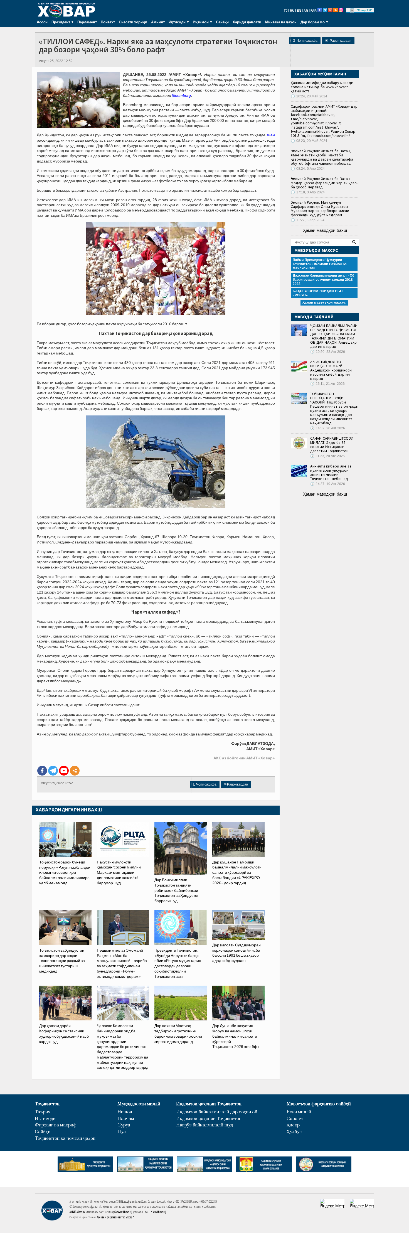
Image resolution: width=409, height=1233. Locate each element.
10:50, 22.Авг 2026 (327, 352)
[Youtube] (64, 771)
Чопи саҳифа (304, 41)
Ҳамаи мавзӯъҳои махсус (324, 302)
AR (306, 10)
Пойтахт (108, 22)
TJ (285, 10)
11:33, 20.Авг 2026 (327, 456)
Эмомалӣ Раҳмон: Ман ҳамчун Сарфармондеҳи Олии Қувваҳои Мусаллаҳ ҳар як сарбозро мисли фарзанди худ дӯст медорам (320, 208)
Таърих (42, 1112)
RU (292, 10)
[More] (75, 771)
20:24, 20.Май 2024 (309, 96)
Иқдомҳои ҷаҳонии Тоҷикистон (209, 1104)
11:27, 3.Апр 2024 (307, 220)
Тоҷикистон (47, 1104)
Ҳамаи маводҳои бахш (325, 230)
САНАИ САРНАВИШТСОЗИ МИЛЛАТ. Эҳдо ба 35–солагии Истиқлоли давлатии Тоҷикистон (331, 444)
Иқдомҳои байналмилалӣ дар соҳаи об (216, 1112)
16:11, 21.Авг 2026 (327, 384)
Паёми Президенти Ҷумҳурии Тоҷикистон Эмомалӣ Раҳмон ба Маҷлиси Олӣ (320, 264)
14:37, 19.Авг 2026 (327, 484)
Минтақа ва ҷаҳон (281, 22)
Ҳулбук (294, 1131)
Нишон (124, 1112)
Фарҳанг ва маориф (56, 1125)
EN (299, 10)
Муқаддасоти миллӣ (138, 1104)
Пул (121, 1131)
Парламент (87, 22)
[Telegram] (53, 771)
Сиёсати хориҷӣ (133, 22)
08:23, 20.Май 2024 (309, 141)
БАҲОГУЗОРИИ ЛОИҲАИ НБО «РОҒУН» (318, 293)
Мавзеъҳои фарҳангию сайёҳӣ (319, 1104)
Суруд (123, 1125)
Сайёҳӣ (222, 22)
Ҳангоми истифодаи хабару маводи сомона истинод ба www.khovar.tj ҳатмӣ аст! (322, 86)
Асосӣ (42, 22)
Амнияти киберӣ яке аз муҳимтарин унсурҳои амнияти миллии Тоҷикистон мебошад (330, 472)
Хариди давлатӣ (247, 22)
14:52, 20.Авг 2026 (327, 428)
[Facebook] (42, 771)
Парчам (125, 1118)
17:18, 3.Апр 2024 (308, 192)
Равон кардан (338, 41)
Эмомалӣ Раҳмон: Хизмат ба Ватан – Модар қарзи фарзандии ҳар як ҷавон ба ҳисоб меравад (325, 182)
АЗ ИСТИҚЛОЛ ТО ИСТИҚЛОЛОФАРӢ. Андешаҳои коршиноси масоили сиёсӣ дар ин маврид (331, 370)
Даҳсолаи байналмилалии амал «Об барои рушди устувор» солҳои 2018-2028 (323, 280)
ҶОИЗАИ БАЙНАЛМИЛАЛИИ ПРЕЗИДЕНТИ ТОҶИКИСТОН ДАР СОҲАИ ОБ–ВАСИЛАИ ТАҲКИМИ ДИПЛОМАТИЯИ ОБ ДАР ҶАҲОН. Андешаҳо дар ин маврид (334, 336)
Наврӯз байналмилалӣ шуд (204, 1125)
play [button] (352, 10)
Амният (158, 22)
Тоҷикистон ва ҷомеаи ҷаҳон (65, 1138)
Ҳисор (293, 1125)
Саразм (295, 1118)
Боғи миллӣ (299, 1112)
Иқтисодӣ (45, 1118)
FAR (314, 10)
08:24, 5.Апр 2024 (308, 169)
